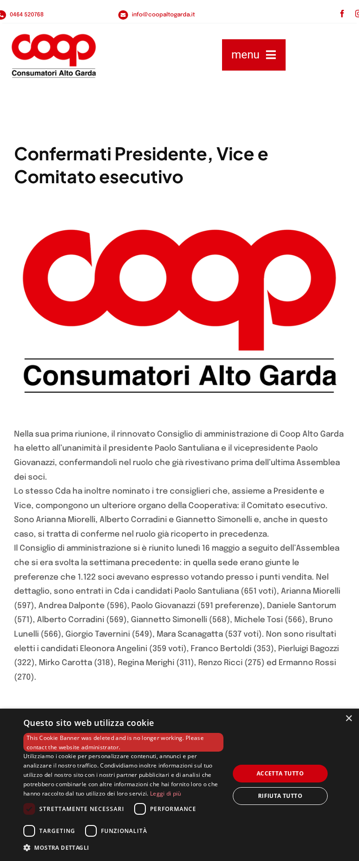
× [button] (348, 718)
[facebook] (342, 13)
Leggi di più (165, 793)
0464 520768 (26, 15)
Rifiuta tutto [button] (280, 796)
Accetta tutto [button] (280, 773)
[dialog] (179, 785)
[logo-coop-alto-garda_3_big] (53, 54)
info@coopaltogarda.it (163, 15)
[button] (123, 848)
